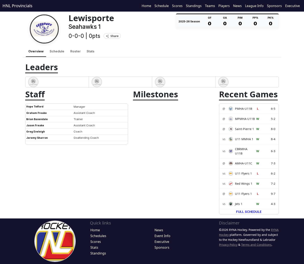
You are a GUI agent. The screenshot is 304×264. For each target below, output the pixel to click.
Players (224, 6)
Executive (292, 6)
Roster (75, 51)
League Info (254, 6)
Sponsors (274, 6)
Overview (36, 51)
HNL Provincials (17, 5)
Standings (194, 6)
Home (146, 6)
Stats (91, 51)
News (237, 6)
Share (112, 36)
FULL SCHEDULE (249, 212)
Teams (210, 6)
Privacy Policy (228, 245)
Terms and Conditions (256, 245)
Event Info (162, 236)
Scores (177, 6)
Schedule (161, 6)
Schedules (98, 236)
